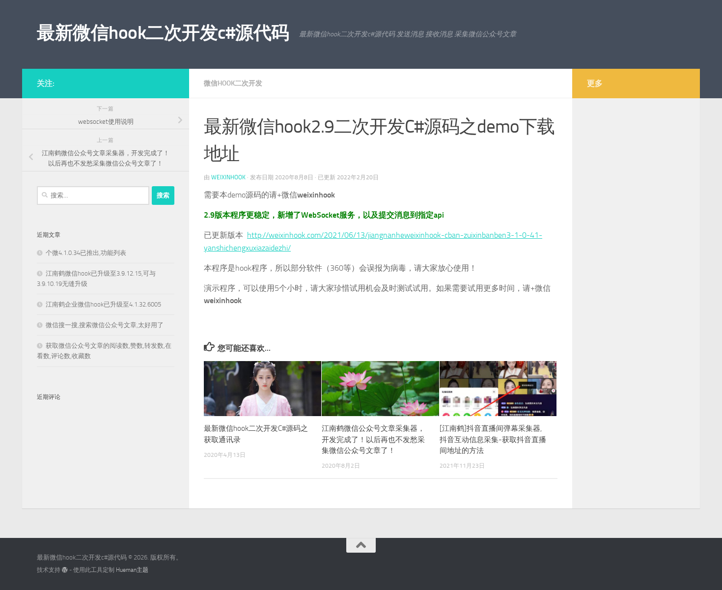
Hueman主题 (132, 569)
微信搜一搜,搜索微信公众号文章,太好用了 (105, 325)
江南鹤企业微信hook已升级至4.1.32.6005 (103, 304)
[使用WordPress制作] (65, 570)
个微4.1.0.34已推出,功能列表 (86, 252)
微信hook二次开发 (233, 83)
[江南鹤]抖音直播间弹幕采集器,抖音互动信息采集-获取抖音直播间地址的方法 (493, 439)
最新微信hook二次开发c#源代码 (163, 32)
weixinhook (228, 177)
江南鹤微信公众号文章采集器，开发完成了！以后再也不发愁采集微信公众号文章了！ (373, 439)
